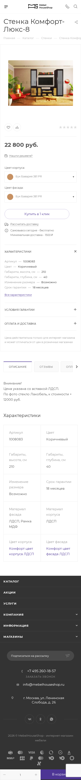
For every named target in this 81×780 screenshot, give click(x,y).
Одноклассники (40, 719)
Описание (18, 366)
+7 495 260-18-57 (41, 671)
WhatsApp (51, 719)
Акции (9, 592)
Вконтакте (29, 719)
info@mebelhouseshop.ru (43, 684)
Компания (13, 614)
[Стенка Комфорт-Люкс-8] (40, 83)
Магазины (13, 636)
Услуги (10, 603)
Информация (16, 625)
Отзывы (46, 366)
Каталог (11, 581)
